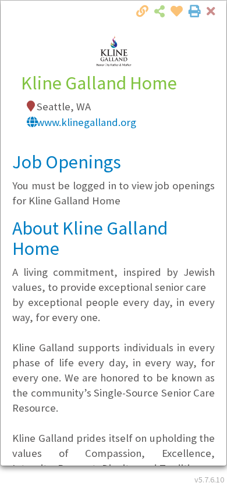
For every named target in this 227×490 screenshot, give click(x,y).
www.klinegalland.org (86, 122)
